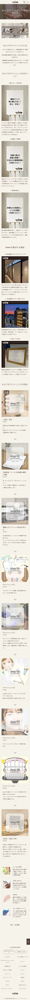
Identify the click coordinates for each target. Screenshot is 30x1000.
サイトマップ (22, 988)
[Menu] (27, 2)
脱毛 (12, 925)
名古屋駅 (17, 925)
